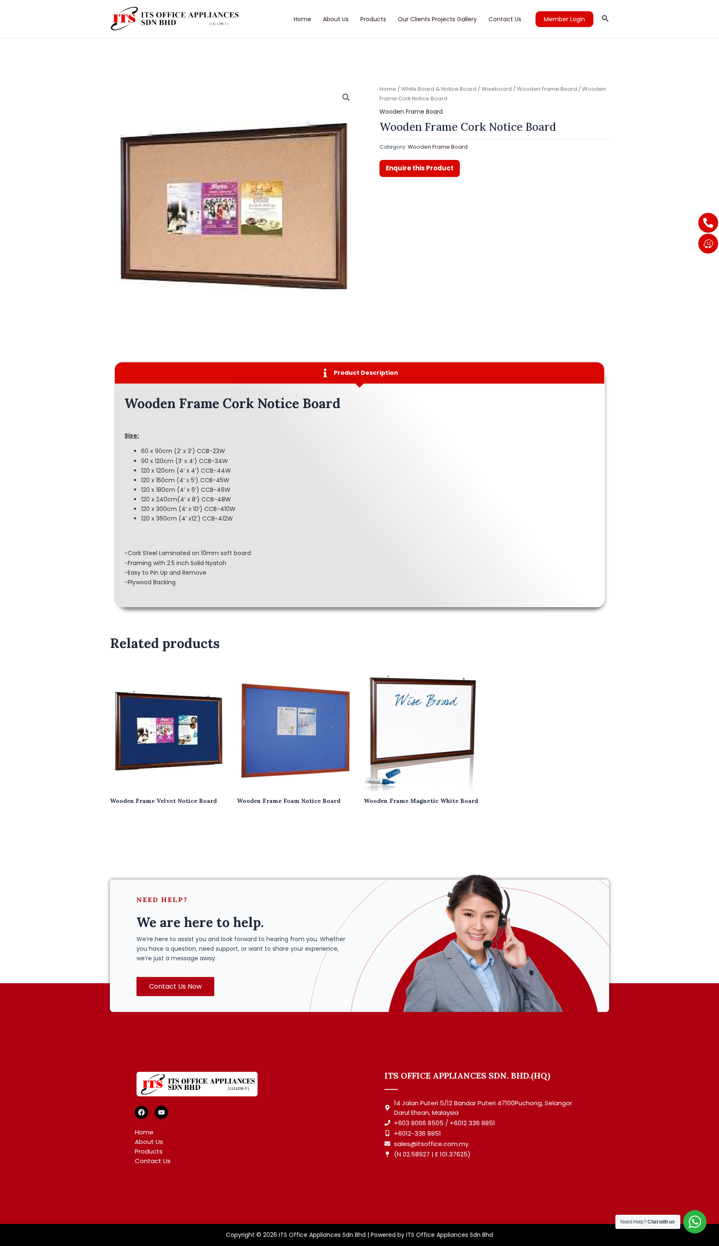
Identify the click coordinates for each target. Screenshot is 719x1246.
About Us (336, 19)
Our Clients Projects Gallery (437, 19)
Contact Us (504, 19)
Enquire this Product (420, 168)
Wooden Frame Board (547, 89)
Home (302, 19)
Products (373, 19)
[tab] (359, 372)
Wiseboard (496, 89)
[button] (564, 19)
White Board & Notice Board (438, 89)
